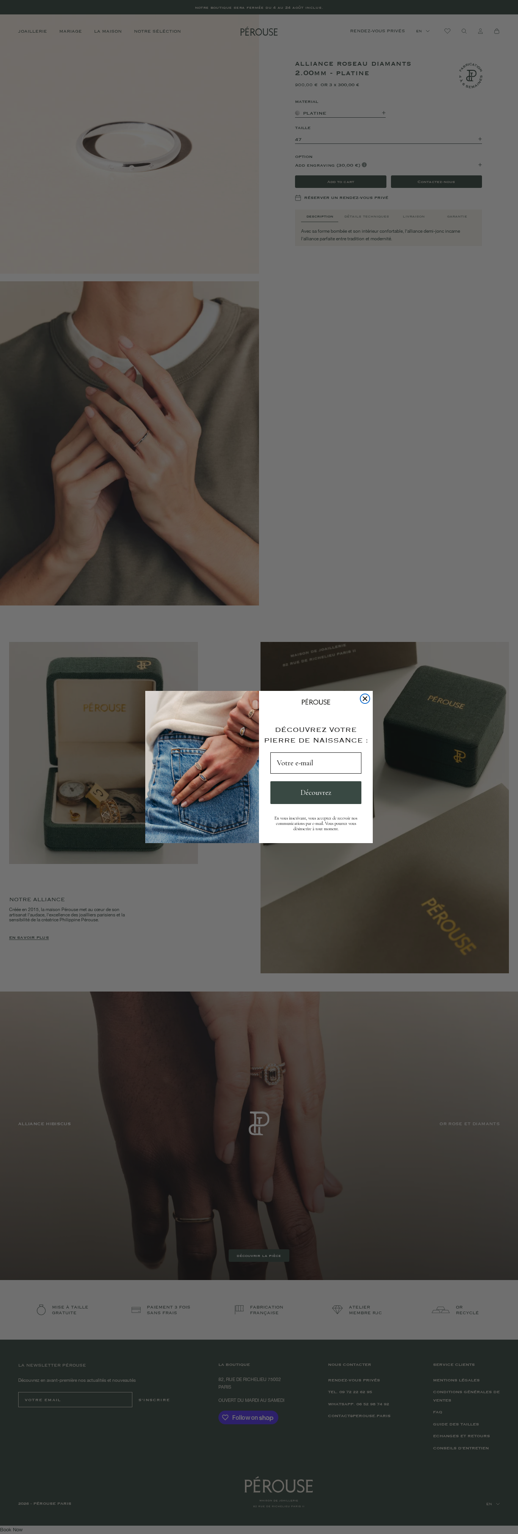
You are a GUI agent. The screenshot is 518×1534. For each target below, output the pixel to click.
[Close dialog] (365, 698)
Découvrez (315, 792)
